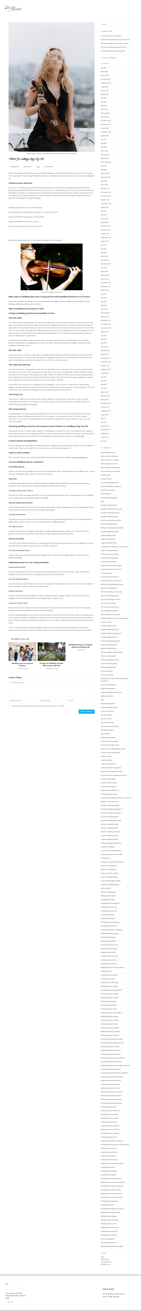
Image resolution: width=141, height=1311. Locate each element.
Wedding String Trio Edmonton (110, 1111)
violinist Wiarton (106, 888)
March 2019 (104, 185)
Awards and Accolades (108, 490)
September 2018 (106, 203)
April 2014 (104, 343)
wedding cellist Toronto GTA (109, 956)
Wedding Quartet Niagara (109, 1005)
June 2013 (104, 381)
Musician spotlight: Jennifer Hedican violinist (114, 43)
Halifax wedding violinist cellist (110, 614)
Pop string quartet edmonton (110, 726)
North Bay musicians (107, 696)
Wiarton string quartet (108, 1239)
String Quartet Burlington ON (110, 790)
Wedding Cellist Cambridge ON (110, 922)
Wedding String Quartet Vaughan (111, 1096)
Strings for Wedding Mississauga (111, 820)
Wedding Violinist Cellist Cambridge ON (113, 1182)
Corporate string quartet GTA (110, 577)
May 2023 (104, 143)
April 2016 (104, 268)
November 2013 (106, 362)
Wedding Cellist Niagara (108, 937)
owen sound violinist (107, 711)
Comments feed (106, 1262)
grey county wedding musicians (110, 599)
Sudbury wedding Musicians (109, 839)
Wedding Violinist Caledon (109, 1171)
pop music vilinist (106, 719)
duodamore (15, 167)
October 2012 (105, 407)
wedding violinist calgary (108, 1175)
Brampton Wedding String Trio (110, 513)
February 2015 (105, 313)
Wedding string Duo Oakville (109, 1020)
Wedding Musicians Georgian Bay (111, 990)
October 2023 (105, 128)
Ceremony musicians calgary (110, 554)
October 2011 (105, 433)
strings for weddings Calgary (110, 835)
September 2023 (106, 132)
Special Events (105, 734)
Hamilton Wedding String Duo (110, 629)
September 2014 (106, 328)
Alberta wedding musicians (109, 464)
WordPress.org (105, 1264)
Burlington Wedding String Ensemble (112, 528)
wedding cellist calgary (108, 918)
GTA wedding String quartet (109, 611)
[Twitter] (12, 1302)
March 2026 (104, 71)
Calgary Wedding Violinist (109, 543)
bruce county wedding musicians (111, 520)
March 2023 (104, 151)
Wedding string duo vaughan (110, 1028)
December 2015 (106, 283)
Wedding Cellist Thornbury (109, 949)
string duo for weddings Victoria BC (112, 771)
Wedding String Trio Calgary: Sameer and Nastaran (81, 646)
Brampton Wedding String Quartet (111, 509)
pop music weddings (107, 722)
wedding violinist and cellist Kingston (112, 1163)
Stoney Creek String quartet (109, 741)
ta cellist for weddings (107, 847)
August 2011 (104, 437)
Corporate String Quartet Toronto (111, 580)
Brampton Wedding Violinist (109, 516)
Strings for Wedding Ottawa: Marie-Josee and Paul (52, 664)
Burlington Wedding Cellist (109, 524)
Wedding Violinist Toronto (109, 1224)
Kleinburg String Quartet (108, 656)
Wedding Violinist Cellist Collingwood (112, 1186)
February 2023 (105, 154)
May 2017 (104, 249)
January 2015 (105, 317)
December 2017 (106, 226)
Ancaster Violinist (106, 479)
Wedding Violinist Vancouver (110, 1227)
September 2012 (106, 411)
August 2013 (104, 373)
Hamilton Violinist (106, 622)
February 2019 (105, 188)
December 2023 (106, 120)
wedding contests (106, 971)
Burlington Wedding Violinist (109, 531)
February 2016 (105, 275)
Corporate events (106, 573)
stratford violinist (106, 756)
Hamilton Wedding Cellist (108, 626)
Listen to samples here (79, 457)
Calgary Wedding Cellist (108, 535)
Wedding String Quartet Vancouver (112, 1092)
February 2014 (105, 350)
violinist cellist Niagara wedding (110, 881)
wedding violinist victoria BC (109, 1231)
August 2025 (104, 87)
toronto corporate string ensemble (111, 854)
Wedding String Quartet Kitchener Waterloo (114, 1073)
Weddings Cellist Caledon (109, 1235)
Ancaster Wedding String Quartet (111, 486)
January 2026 (105, 75)
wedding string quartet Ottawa (110, 1084)
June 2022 (104, 166)
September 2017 (106, 237)
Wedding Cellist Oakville (108, 941)
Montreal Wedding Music (108, 685)
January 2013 (105, 399)
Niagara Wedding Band (108, 688)
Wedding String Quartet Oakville (111, 1080)
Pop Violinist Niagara (107, 730)
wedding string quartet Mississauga (112, 1077)
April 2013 (104, 388)
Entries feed (104, 1259)
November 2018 (106, 196)
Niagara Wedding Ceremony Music (111, 692)
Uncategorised (105, 858)
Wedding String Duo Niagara (109, 1016)
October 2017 (105, 234)
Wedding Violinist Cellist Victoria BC (112, 1197)
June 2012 (104, 422)
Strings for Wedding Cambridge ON (112, 809)
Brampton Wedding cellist (109, 505)
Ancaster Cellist (105, 475)
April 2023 (104, 147)
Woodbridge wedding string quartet (112, 1246)
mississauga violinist (107, 675)
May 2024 (104, 105)
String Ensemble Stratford (109, 783)
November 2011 (106, 430)
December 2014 (106, 320)
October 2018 (105, 200)
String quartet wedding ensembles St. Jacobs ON (116, 798)
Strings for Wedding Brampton (110, 805)
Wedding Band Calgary (108, 900)
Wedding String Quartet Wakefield (111, 1103)
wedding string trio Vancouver (110, 1126)
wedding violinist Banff (108, 1167)
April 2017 (104, 252)
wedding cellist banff (107, 915)
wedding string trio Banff (108, 1107)
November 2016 (106, 264)
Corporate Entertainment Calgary (111, 565)
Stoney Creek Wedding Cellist (110, 745)
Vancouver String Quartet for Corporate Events (115, 39)
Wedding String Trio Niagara (109, 1114)
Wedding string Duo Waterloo (110, 1035)
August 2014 (104, 332)
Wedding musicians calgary (109, 986)
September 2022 (106, 162)
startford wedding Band (108, 737)
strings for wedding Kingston (110, 817)
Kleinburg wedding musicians (110, 660)
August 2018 (104, 207)
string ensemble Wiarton (108, 786)
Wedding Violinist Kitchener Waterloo (112, 1209)
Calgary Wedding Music (108, 539)
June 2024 (104, 102)
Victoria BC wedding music (109, 869)
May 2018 (104, 215)
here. (82, 436)
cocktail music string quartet (109, 558)
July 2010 (103, 441)
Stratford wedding (106, 760)
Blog (38, 167)
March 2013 (104, 392)
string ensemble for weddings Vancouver (114, 775)
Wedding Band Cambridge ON (110, 903)
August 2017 (104, 241)
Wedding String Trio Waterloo (110, 1133)
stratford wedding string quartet (111, 768)
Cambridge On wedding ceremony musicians (115, 547)
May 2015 (104, 301)
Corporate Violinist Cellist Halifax (111, 36)
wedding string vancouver (109, 1137)
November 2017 (106, 230)
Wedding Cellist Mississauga (110, 933)
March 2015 (104, 309)
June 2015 (104, 298)
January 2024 (105, 117)
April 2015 (104, 305)
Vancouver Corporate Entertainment (112, 862)
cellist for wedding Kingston (109, 550)
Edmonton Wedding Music (109, 588)
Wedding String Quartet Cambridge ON (113, 1058)
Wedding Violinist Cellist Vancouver (112, 1193)
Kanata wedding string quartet (110, 641)
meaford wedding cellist (108, 667)
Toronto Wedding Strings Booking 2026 (113, 51)
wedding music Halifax (108, 979)
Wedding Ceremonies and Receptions (112, 967)
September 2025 (106, 83)
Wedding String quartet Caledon (111, 1050)
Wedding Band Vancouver (109, 907)
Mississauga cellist (107, 671)
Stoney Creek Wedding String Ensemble (113, 749)
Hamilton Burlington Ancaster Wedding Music (115, 618)
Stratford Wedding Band (108, 764)
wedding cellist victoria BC (109, 964)
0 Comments (48, 167)
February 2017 (105, 260)
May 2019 (104, 181)
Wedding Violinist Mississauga (110, 1212)
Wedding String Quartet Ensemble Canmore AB (115, 1065)
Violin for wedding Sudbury (109, 877)
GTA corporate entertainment (110, 607)
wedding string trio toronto (109, 1122)
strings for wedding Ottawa (109, 828)
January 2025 (105, 90)
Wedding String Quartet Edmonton (111, 1062)
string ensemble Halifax (108, 779)
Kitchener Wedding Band (108, 648)
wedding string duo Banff (109, 1009)
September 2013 (106, 369)
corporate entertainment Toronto (111, 569)
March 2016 (104, 271)
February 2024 (105, 113)
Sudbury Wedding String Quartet (111, 843)
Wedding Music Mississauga (109, 982)
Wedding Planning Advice (109, 1001)
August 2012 (104, 415)
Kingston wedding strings (109, 645)
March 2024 (104, 109)
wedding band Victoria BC (109, 911)
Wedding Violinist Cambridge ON (111, 1178)
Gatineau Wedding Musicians (110, 596)
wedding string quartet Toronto (110, 1088)
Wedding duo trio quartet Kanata (22, 664)
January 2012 (105, 426)
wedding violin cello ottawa (109, 1160)
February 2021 (105, 173)
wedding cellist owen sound (109, 945)
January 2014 (105, 354)
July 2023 (103, 139)
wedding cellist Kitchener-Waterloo (112, 930)
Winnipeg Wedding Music (109, 1242)
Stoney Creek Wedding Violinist (110, 752)
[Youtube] (9, 1302)
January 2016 (105, 279)
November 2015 (106, 286)
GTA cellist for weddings (108, 603)
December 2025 (106, 79)
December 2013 (106, 358)
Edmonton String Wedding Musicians (112, 584)
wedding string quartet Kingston (111, 1069)
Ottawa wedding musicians (109, 707)
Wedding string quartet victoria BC (111, 1099)
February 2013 (105, 396)
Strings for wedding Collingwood (111, 813)
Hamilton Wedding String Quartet (111, 633)
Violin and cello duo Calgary (109, 873)
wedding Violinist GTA (107, 1205)
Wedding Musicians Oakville (109, 998)
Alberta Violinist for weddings (110, 460)
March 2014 (104, 347)
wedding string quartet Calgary (110, 1054)
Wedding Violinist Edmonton (109, 1201)
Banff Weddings (106, 494)
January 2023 (105, 158)
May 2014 (104, 339)
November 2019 (106, 177)
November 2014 (106, 324)
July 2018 (103, 211)
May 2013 (104, 384)
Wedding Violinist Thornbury (109, 1220)
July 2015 (103, 294)
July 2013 (103, 377)
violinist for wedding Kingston (110, 884)
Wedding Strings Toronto (108, 1148)
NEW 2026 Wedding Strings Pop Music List (114, 47)
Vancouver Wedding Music (109, 866)
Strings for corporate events (109, 801)
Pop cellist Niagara (106, 715)
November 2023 (106, 124)
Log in (102, 1257)
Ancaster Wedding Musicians (110, 482)
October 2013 (105, 366)
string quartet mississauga (109, 794)
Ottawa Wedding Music (108, 703)
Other (102, 700)
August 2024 (104, 94)
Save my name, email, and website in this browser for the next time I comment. (38, 706)
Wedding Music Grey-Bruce (109, 975)
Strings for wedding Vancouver (110, 832)
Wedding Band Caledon (108, 896)
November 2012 (106, 403)
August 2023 (104, 136)
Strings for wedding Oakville (109, 824)
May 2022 (104, 170)
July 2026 (103, 68)
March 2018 (104, 219)
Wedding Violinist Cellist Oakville (111, 1190)
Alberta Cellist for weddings (109, 456)
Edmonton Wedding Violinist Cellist (111, 592)
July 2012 (103, 418)
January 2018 (105, 222)
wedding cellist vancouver (109, 960)
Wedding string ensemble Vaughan (112, 1039)
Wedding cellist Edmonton (109, 926)
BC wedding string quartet (109, 498)
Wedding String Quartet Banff (110, 1047)
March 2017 (104, 256)
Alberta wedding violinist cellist (110, 471)
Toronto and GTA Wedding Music (111, 850)
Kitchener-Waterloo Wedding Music (112, 652)
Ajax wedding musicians (108, 452)
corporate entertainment (108, 562)
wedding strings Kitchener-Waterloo (112, 1141)
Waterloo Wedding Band (108, 892)
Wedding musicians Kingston (110, 994)
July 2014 (103, 335)
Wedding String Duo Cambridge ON (112, 1013)
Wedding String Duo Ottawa (109, 1024)
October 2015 (105, 290)
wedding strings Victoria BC (109, 1152)
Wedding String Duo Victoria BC (110, 1031)
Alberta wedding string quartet (110, 467)
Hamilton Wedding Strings (109, 637)
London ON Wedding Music (109, 663)
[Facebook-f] (6, 1302)
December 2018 (106, 192)
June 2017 (104, 245)
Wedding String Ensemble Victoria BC (112, 1043)
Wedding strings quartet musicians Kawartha (115, 1144)
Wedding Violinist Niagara (109, 1216)
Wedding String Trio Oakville (109, 1118)
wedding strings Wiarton (108, 1156)
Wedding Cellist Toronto (108, 952)
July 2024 (103, 98)
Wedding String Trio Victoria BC (110, 1129)
